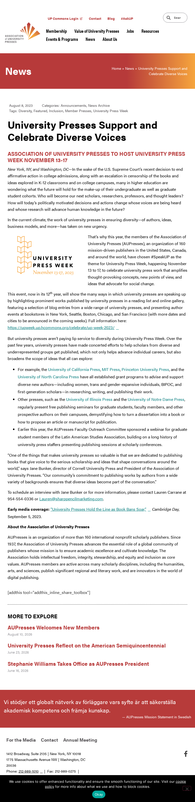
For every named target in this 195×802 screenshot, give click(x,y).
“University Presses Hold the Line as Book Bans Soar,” (98, 509)
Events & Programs (62, 39)
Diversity (25, 110)
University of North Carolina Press (48, 377)
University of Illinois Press (89, 399)
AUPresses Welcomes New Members (54, 627)
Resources (150, 31)
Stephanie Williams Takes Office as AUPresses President (78, 663)
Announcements (73, 105)
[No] (187, 788)
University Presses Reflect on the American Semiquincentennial (87, 645)
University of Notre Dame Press (156, 399)
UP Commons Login (63, 18)
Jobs (130, 31)
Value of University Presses (96, 31)
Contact (95, 18)
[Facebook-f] (186, 754)
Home (116, 68)
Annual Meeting (80, 740)
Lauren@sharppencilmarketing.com (71, 499)
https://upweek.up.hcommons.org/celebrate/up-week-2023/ (61, 327)
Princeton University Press (145, 369)
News (90, 39)
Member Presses (78, 110)
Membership (56, 31)
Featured (40, 110)
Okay (99, 794)
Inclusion (56, 110)
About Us (110, 39)
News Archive (99, 105)
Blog (111, 18)
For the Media (21, 740)
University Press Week (110, 110)
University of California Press (74, 369)
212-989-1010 (29, 771)
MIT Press (111, 369)
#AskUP (127, 18)
